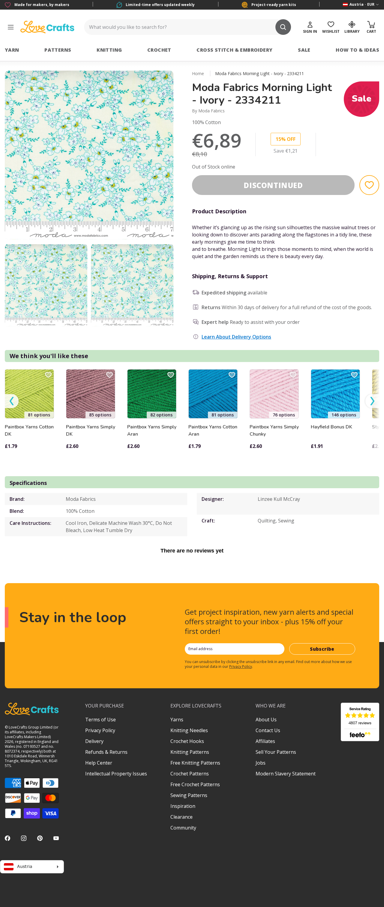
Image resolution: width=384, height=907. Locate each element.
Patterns (57, 50)
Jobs (261, 762)
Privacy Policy (240, 666)
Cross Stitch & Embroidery (234, 50)
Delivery (94, 741)
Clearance (181, 817)
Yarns (176, 719)
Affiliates (265, 741)
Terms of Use (100, 719)
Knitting (109, 50)
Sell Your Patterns (276, 752)
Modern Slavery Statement (286, 773)
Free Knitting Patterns (195, 762)
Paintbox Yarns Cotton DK (29, 430)
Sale (304, 50)
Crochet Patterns (189, 773)
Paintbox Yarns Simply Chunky (274, 430)
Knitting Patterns (189, 752)
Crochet (159, 50)
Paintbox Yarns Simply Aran (151, 430)
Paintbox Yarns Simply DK (90, 430)
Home (198, 73)
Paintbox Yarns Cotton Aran (212, 430)
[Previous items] (12, 401)
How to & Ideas (357, 50)
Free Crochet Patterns (195, 784)
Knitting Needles (189, 730)
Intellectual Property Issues (116, 773)
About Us (266, 719)
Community (183, 827)
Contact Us (268, 730)
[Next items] (372, 401)
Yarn (12, 50)
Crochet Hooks (187, 741)
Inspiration (182, 806)
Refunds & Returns (106, 752)
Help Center (98, 762)
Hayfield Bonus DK (331, 427)
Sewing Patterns (188, 795)
